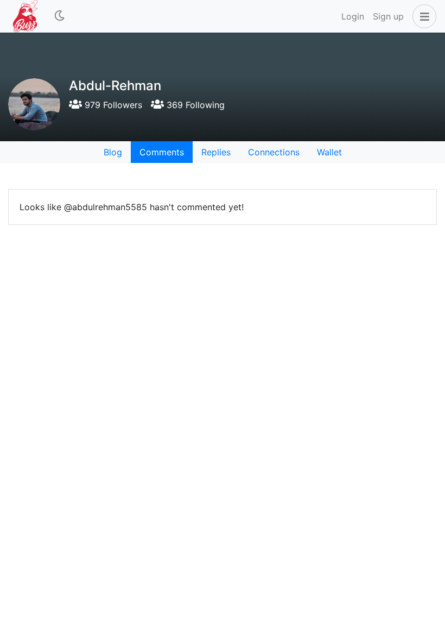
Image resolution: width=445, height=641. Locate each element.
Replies (216, 152)
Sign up (388, 16)
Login (352, 16)
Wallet (329, 152)
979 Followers (112, 104)
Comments (161, 152)
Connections (274, 152)
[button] (422, 16)
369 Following (194, 104)
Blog (113, 152)
